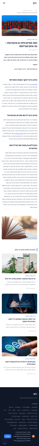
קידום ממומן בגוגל (12, 422)
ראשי (36, 10)
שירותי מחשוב (33, 428)
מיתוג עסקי (22, 413)
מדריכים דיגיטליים (28, 10)
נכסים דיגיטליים (16, 416)
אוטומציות (34, 407)
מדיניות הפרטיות (20, 440)
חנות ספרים (34, 84)
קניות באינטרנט (32, 425)
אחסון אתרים (26, 407)
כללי (9, 410)
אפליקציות (34, 410)
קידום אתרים (22, 422)
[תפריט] (4, 3)
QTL (35, 3)
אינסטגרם (18, 407)
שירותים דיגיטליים (23, 428)
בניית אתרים (25, 410)
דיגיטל (19, 410)
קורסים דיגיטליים (32, 422)
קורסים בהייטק (9, 419)
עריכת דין (17, 419)
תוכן (15, 428)
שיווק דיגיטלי (13, 425)
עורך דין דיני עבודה (32, 419)
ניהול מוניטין (25, 416)
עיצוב (23, 419)
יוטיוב (13, 410)
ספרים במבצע (19, 133)
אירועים (11, 407)
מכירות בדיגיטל (12, 413)
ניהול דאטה (34, 416)
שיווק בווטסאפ (23, 425)
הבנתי (8, 436)
